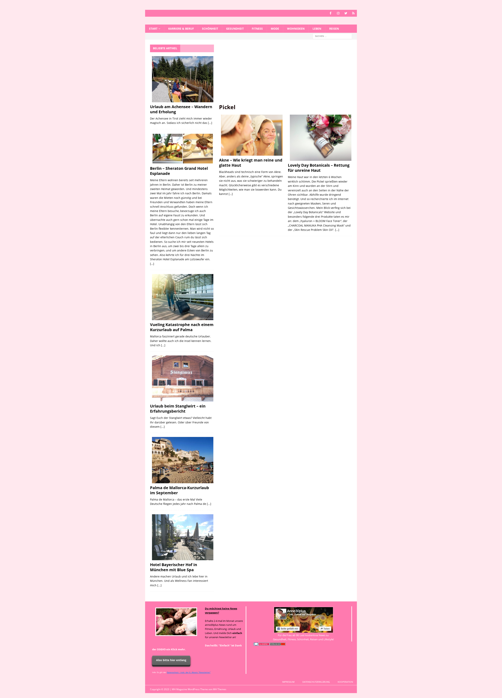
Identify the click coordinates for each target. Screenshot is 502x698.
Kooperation (345, 681)
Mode (275, 28)
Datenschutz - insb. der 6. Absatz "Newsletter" (189, 672)
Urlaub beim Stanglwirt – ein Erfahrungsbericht (178, 408)
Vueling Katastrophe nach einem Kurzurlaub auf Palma (182, 327)
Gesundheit (235, 28)
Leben (317, 28)
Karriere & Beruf (181, 28)
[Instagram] (338, 13)
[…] (231, 194)
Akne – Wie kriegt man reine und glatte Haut (250, 162)
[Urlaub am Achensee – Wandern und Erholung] (182, 79)
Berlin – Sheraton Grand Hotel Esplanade (179, 171)
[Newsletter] (353, 13)
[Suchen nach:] (332, 36)
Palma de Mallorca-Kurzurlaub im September (179, 490)
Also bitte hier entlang (171, 660)
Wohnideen (296, 28)
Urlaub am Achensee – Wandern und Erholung (181, 109)
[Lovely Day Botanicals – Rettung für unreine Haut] (320, 138)
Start (153, 28)
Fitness (257, 28)
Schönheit (210, 28)
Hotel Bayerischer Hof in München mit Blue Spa (173, 567)
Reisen (334, 28)
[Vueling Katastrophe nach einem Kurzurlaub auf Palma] (182, 297)
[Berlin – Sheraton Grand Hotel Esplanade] (182, 148)
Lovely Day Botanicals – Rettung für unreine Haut (318, 168)
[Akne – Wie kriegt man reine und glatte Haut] (252, 135)
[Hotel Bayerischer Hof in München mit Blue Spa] (182, 537)
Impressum (288, 681)
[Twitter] (345, 13)
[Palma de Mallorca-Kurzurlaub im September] (182, 460)
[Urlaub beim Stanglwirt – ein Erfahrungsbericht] (182, 378)
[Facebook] (330, 13)
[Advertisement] (285, 74)
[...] (210, 123)
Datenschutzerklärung (316, 681)
